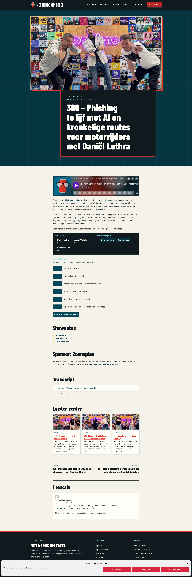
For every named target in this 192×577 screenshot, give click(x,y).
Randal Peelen (63, 248)
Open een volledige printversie (64, 394)
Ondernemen (123, 240)
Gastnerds (116, 5)
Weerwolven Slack (142, 549)
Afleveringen (91, 5)
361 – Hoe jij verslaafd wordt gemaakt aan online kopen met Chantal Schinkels (118, 469)
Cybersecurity (107, 240)
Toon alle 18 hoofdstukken (66, 314)
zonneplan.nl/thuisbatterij (106, 364)
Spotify (99, 546)
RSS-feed (100, 557)
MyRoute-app (62, 338)
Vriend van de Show (143, 553)
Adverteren (139, 5)
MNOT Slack (139, 546)
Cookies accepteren (117, 569)
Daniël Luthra (74, 200)
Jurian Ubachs (80, 240)
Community (126, 5)
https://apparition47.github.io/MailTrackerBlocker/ (75, 508)
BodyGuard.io (111, 200)
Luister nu (154, 5)
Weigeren (146, 569)
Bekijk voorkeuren (175, 569)
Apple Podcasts (103, 549)
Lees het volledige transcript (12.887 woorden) (77, 388)
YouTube (100, 553)
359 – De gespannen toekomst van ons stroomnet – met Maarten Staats (72, 469)
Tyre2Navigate (62, 341)
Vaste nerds (103, 5)
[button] (187, 563)
